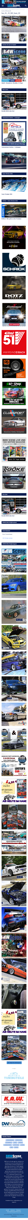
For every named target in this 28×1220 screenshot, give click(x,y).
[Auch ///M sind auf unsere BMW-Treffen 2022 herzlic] (14, 688)
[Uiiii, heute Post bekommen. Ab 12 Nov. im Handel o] (14, 1047)
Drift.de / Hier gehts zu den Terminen (11, 218)
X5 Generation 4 (8, 1142)
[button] (2, 6)
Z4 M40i (22, 1144)
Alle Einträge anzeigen (7, 538)
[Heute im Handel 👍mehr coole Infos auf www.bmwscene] (14, 791)
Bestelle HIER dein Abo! (8, 111)
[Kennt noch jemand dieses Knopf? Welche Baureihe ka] (14, 996)
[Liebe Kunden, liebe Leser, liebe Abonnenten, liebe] (14, 945)
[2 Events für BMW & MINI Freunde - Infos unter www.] (14, 842)
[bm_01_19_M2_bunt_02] (14, 32)
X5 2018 (16, 1147)
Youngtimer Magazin (8, 1144)
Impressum (12, 1210)
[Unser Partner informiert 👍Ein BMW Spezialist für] (14, 714)
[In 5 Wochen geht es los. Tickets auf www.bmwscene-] (14, 560)
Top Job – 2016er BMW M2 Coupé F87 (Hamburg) (14, 9)
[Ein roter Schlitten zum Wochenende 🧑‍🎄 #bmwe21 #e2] (14, 970)
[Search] (26, 6)
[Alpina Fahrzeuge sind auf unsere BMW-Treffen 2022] (14, 663)
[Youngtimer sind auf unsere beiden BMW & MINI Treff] (14, 637)
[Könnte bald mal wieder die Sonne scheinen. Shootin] (14, 893)
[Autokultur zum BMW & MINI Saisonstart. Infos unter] (14, 765)
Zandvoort (20, 1142)
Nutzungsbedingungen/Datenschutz (14, 1211)
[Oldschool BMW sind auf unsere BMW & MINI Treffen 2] (14, 611)
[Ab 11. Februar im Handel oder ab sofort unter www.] (14, 817)
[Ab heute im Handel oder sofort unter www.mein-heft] (14, 1022)
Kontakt (7, 1210)
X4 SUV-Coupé (16, 1144)
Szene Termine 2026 (7, 194)
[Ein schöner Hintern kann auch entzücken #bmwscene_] (14, 919)
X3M (11, 1147)
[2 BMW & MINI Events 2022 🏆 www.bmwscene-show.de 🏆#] (14, 740)
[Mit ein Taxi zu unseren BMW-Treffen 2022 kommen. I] (14, 586)
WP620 (15, 1142)
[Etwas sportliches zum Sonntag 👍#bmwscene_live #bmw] (14, 868)
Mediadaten (18, 1210)
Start (2, 9)
